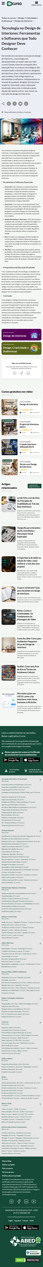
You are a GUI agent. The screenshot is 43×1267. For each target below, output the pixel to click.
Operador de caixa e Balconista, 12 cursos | (15, 839)
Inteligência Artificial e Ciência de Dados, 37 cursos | (18, 802)
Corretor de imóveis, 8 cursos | (11, 872)
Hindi (32, 1221)
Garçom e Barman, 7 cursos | (11, 859)
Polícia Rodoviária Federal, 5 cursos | (13, 1048)
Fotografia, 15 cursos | (24, 1135)
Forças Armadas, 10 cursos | (11, 1043)
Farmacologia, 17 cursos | (10, 956)
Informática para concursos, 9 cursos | (14, 1030)
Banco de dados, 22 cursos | (10, 815)
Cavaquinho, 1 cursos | (23, 1119)
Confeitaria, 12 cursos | (23, 1133)
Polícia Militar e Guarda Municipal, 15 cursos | (17, 1033)
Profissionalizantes (8, 831)
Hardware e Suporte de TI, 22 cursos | (14, 797)
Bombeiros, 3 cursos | (27, 1043)
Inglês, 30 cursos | (7, 922)
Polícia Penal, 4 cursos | (9, 1051)
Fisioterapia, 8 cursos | (33, 964)
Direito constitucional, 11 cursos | (12, 1088)
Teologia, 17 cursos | (8, 1138)
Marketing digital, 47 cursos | (11, 896)
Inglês (10, 1221)
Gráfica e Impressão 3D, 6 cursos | (12, 880)
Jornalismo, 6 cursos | (30, 875)
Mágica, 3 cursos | (31, 1148)
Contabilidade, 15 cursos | (31, 904)
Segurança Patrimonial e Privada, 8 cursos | (15, 857)
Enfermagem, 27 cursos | (9, 948)
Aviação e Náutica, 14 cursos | (11, 1153)
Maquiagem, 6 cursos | (30, 1067)
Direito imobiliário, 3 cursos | (11, 1095)
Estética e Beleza (7, 1059)
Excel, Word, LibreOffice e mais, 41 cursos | (15, 787)
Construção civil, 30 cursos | (11, 851)
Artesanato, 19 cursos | (28, 859)
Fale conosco (7, 1168)
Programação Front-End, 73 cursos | (13, 790)
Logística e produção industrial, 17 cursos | (15, 846)
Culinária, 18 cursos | (8, 1133)
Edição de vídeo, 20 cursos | (10, 1006)
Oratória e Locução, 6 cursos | (11, 927)
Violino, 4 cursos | (26, 1117)
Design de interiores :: (24, 21)
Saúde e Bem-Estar (8, 944)
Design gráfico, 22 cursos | (10, 1004)
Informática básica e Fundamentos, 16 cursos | (16, 784)
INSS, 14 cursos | (23, 1038)
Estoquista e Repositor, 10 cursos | (13, 854)
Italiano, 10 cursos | (8, 925)
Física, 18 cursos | (21, 988)
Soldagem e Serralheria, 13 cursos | (13, 864)
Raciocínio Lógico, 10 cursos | (11, 1027)
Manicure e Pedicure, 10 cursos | (12, 1067)
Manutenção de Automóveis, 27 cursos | (14, 844)
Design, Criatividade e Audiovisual (13, 999)
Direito (5, 1078)
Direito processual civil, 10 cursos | (13, 1085)
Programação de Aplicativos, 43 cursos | (14, 810)
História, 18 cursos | (33, 982)
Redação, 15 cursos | (24, 977)
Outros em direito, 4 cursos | (30, 1098)
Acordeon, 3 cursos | (8, 1119)
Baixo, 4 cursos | (7, 1114)
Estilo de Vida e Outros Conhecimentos (14, 1128)
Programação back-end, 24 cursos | (13, 825)
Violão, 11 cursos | (20, 1109)
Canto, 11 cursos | (7, 1109)
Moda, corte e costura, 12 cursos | (12, 877)
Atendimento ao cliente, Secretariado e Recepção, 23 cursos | (21, 836)
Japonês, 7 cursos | (8, 930)
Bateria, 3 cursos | (18, 1114)
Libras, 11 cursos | (21, 925)
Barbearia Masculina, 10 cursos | (12, 1069)
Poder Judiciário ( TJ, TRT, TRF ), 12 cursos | (15, 1040)
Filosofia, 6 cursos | (34, 988)
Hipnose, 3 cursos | (19, 1151)
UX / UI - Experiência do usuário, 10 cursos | (16, 1014)
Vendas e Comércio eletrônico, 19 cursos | (15, 898)
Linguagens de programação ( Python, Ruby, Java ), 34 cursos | (21, 793)
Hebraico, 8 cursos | (20, 930)
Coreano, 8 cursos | (28, 927)
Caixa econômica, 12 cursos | (11, 1035)
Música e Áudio (7, 1104)
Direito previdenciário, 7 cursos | (12, 1093)
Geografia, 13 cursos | (22, 985)
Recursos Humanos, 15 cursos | (12, 904)
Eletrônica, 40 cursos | (9, 841)
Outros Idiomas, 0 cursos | (10, 938)
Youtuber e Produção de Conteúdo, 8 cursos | (16, 1140)
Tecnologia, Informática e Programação (14, 780)
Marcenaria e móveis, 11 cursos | (12, 875)
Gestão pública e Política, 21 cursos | (13, 906)
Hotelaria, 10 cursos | (31, 880)
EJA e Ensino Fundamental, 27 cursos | (14, 982)
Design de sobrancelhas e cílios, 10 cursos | (15, 1064)
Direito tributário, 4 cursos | (11, 1098)
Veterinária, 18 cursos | (9, 1143)
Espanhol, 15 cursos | (20, 922)
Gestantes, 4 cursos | (27, 1146)
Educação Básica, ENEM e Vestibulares (14, 973)
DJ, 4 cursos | (29, 1114)
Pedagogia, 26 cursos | (9, 1135)
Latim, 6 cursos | (18, 935)
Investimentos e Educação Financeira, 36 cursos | (17, 901)
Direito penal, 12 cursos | (33, 1083)
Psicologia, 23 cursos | (25, 948)
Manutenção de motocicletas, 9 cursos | (14, 862)
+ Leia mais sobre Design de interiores (34, 486)
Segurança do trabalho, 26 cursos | (13, 849)
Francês (25, 1221)
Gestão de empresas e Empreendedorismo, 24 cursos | (19, 893)
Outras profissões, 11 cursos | (11, 882)
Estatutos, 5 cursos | (30, 1088)
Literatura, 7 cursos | (8, 993)
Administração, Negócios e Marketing (14, 889)
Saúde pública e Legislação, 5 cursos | (13, 964)
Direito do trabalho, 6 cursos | (31, 1095)
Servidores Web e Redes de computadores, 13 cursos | (19, 807)
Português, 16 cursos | (9, 980)
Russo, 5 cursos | (7, 935)
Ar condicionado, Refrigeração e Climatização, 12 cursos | (20, 869)
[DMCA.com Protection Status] (28, 1260)
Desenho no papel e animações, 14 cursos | (15, 1011)
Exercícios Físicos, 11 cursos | (11, 961)
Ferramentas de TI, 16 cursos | (11, 820)
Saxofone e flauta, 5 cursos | (10, 1117)
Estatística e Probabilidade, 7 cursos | (14, 990)
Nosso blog (6, 1161)
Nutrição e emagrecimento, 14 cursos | (14, 959)
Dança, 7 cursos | (7, 1151)
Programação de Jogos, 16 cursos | (13, 812)
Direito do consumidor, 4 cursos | (12, 1090)
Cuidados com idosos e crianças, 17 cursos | (16, 951)
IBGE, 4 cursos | (23, 1051)
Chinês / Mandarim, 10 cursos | (12, 932)
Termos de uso (8, 1172)
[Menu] (3, 3)
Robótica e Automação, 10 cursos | (13, 817)
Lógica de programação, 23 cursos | (13, 799)
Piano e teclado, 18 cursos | (10, 1111)
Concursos (5, 1023)
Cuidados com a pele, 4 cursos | (12, 1072)
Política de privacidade (11, 1176)
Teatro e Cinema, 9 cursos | (26, 1143)
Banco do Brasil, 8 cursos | (10, 1045)
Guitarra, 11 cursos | (26, 1111)
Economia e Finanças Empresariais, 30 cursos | (17, 909)
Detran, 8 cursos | (32, 1048)
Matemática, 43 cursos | (9, 977)
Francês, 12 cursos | (34, 922)
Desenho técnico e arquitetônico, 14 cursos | (16, 1009)
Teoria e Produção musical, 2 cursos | (13, 1122)
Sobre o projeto (8, 1164)
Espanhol (17, 1221)
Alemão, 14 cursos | (28, 932)
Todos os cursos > (10, 18)
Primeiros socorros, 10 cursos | (12, 954)
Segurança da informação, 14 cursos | (14, 805)
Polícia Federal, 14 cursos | (29, 1035)
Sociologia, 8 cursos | (33, 990)
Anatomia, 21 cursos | (30, 954)
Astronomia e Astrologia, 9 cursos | (13, 1148)
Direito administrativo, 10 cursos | (13, 1083)
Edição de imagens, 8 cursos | (28, 1004)
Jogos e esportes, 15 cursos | (11, 1146)
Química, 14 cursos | (8, 988)
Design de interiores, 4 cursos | (11, 1016)
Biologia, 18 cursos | (8, 985)
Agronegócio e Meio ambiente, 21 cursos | (15, 867)
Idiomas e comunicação (9, 918)
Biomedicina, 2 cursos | (9, 966)
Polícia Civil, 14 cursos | (9, 1038)
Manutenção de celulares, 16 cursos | (28, 841)
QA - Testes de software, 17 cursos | (13, 823)
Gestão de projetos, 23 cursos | (11, 911)
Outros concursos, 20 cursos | (11, 1053)
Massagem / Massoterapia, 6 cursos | (27, 1138)
